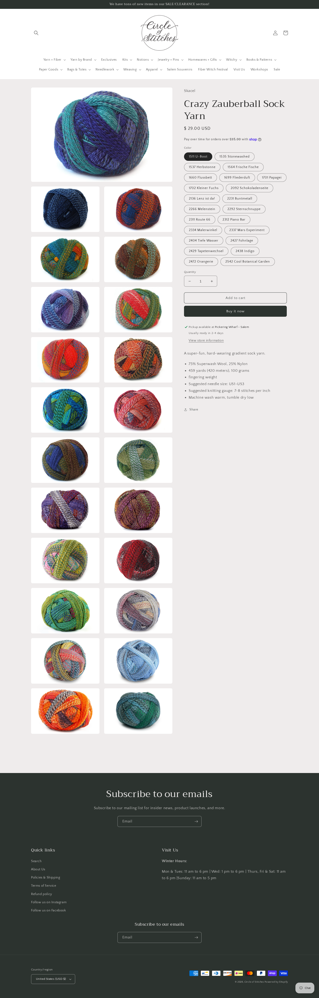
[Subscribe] (196, 821)
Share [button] (193, 409)
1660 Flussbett (200, 177)
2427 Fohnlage (241, 240)
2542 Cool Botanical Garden (247, 262)
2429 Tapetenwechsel (206, 251)
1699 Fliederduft (237, 177)
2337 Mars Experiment (247, 230)
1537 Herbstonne (202, 167)
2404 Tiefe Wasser (203, 240)
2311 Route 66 (199, 219)
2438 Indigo (245, 251)
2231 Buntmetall (239, 198)
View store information (206, 340)
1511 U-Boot (198, 156)
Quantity (190, 272)
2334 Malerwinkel (203, 230)
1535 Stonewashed (235, 156)
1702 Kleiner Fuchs (204, 188)
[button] (36, 33)
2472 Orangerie (201, 262)
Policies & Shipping (45, 877)
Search (36, 861)
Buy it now (235, 311)
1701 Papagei (272, 177)
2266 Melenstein (202, 209)
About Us (38, 869)
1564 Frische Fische (243, 167)
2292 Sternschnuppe (244, 209)
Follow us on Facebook (48, 910)
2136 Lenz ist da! (202, 198)
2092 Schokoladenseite (249, 188)
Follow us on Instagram (49, 902)
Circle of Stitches (254, 982)
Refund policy (41, 894)
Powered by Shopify (276, 982)
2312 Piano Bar (234, 219)
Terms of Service (43, 886)
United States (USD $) (51, 978)
